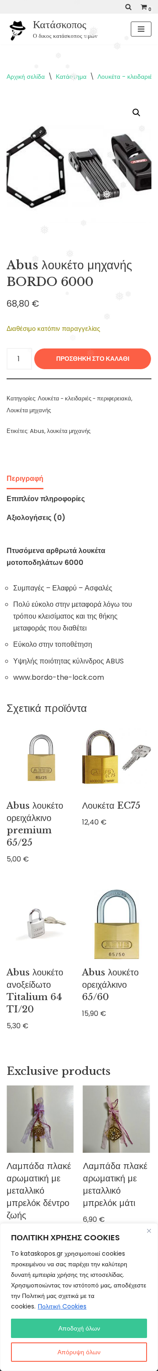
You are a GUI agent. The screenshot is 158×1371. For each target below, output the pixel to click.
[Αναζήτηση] (128, 7)
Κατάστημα (71, 76)
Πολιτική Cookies (62, 1306)
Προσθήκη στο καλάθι (92, 358)
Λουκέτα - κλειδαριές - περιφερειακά (84, 398)
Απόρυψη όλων (79, 1352)
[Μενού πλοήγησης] (141, 29)
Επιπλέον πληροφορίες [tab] (46, 499)
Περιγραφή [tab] (25, 478)
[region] (79, 1297)
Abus (37, 431)
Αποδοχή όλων (79, 1328)
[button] (136, 113)
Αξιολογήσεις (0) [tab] (36, 518)
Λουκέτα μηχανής (29, 410)
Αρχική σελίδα (26, 76)
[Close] (149, 1230)
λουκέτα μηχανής (68, 431)
